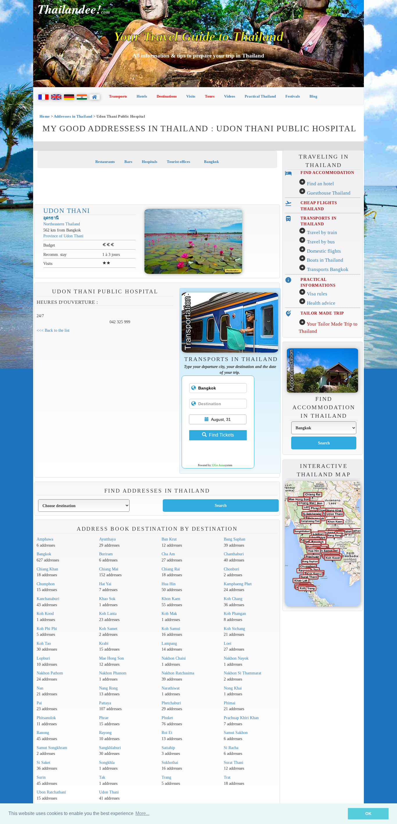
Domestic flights (324, 251)
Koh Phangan (235, 613)
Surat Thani (233, 762)
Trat (227, 777)
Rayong (105, 732)
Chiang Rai (171, 569)
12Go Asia (218, 465)
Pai (39, 703)
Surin (41, 777)
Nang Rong (108, 688)
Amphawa (45, 539)
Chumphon (46, 583)
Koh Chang (233, 598)
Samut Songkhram (52, 747)
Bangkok (211, 161)
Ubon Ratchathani (51, 792)
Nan (40, 688)
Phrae (103, 717)
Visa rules (317, 294)
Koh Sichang (234, 628)
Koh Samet (108, 628)
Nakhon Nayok (236, 658)
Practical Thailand (260, 96)
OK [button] (368, 813)
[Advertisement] (157, 187)
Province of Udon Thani (63, 236)
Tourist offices (178, 161)
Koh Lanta (108, 613)
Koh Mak (169, 613)
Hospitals (149, 161)
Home (45, 116)
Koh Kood (45, 613)
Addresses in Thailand (73, 116)
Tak (102, 777)
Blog (313, 96)
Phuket (167, 717)
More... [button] (142, 813)
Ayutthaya (107, 539)
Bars (128, 161)
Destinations (167, 96)
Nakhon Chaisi (174, 658)
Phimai (229, 703)
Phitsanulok (46, 717)
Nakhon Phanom (112, 673)
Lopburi (43, 658)
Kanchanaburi (48, 598)
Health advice (321, 303)
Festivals (292, 96)
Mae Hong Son (111, 658)
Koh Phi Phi (47, 628)
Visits (190, 96)
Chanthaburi (234, 554)
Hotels (142, 96)
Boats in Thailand (325, 260)
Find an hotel (320, 183)
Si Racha (231, 747)
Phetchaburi (171, 703)
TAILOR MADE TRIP (322, 313)
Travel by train (322, 232)
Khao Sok (107, 598)
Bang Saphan (234, 539)
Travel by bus (321, 242)
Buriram (106, 554)
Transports (118, 96)
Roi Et (167, 732)
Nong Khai (233, 688)
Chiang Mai (108, 569)
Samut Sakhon (236, 732)
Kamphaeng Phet (238, 583)
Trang (166, 777)
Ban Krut (169, 539)
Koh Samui (171, 628)
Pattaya (105, 703)
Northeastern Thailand (61, 224)
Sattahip (168, 747)
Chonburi (231, 569)
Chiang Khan (47, 569)
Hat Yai (105, 583)
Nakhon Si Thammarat (242, 673)
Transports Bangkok (327, 269)
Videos (229, 96)
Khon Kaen (171, 598)
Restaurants (105, 161)
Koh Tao (44, 643)
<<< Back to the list (53, 330)
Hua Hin (169, 583)
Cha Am (168, 554)
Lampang (169, 643)
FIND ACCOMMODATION (327, 172)
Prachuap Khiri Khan (241, 717)
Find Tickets (221, 434)
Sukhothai (170, 762)
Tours (209, 96)
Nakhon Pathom (50, 673)
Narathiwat (171, 688)
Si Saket (43, 762)
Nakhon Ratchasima (178, 673)
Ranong (43, 732)
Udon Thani (66, 210)
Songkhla (107, 762)
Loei (227, 643)
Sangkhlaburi (110, 747)
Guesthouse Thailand (328, 193)
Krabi (103, 643)
